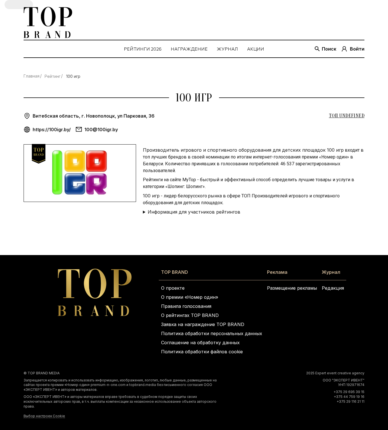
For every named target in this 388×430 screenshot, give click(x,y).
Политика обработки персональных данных (211, 333)
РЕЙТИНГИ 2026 (143, 48)
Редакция (333, 288)
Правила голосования (186, 306)
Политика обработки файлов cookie (202, 351)
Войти (357, 49)
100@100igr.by (101, 129)
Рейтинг (53, 76)
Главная (31, 76)
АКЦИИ (255, 48)
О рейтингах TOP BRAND (190, 315)
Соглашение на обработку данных (200, 342)
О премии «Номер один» (189, 297)
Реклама (277, 272)
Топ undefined (346, 116)
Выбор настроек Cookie (44, 416)
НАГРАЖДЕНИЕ (189, 48)
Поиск (329, 49)
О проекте (173, 288)
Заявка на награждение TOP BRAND (202, 324)
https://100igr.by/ (52, 129)
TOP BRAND (174, 272)
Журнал (331, 272)
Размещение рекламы (292, 288)
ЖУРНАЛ (227, 48)
